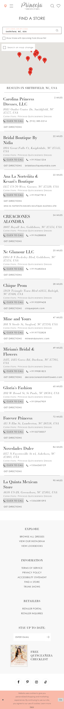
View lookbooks (32, 546)
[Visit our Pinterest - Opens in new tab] (27, 682)
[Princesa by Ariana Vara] (32, 6)
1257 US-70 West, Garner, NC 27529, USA (31, 186)
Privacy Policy (32, 572)
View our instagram (32, 541)
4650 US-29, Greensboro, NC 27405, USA (30, 492)
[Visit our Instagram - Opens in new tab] (36, 682)
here (32, 706)
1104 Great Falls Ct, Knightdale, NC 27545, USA (32, 149)
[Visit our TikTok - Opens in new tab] (45, 682)
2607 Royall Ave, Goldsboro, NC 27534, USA (32, 227)
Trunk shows (32, 586)
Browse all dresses (32, 536)
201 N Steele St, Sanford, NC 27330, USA (30, 324)
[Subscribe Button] (48, 637)
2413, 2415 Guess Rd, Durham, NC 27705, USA (31, 361)
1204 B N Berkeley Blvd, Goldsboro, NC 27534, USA (29, 258)
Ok (60, 700)
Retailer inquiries (32, 613)
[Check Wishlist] (59, 6)
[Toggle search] (52, 6)
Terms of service (31, 568)
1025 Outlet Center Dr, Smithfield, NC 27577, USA (28, 110)
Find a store (32, 582)
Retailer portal (32, 608)
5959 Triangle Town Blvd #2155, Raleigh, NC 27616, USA (31, 292)
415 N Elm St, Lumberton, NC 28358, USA (31, 423)
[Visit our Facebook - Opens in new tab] (18, 682)
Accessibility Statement (32, 577)
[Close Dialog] (3, 699)
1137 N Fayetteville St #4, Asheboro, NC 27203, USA (29, 455)
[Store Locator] (5, 6)
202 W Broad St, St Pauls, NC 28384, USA (31, 393)
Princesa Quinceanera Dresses (35, 116)
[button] (11, 6)
